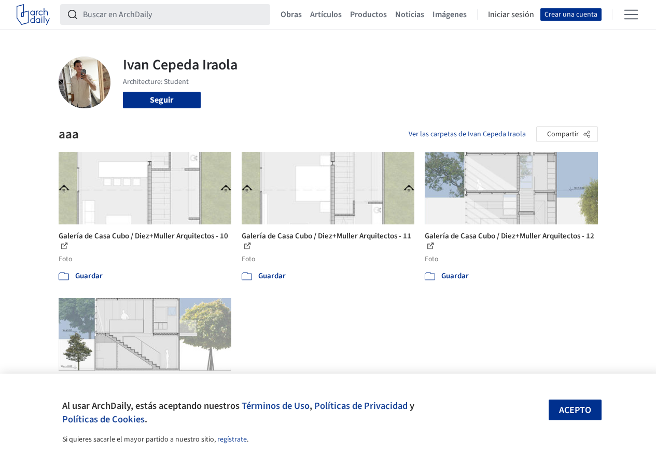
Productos (368, 14)
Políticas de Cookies (103, 419)
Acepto (575, 410)
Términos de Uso (276, 406)
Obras (291, 14)
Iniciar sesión (511, 14)
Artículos (326, 14)
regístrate (232, 439)
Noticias (409, 14)
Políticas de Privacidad (361, 406)
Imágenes (449, 14)
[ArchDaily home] (33, 14)
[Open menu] (631, 14)
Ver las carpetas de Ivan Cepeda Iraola (467, 134)
